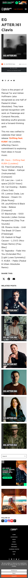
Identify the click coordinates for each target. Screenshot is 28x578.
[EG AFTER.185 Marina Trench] (14, 409)
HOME (14, 534)
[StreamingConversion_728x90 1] (14, 4)
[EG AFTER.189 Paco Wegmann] (14, 301)
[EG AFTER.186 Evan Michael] (14, 382)
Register (20, 9)
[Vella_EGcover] (14, 513)
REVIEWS (14, 544)
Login (15, 9)
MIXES (14, 542)
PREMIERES (14, 546)
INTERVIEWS (14, 537)
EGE (14, 554)
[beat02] (14, 485)
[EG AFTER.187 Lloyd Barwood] (14, 355)
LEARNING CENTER (14, 549)
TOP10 (14, 551)
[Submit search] (25, 456)
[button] (26, 9)
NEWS (14, 539)
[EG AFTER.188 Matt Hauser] (14, 328)
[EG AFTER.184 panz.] (14, 436)
